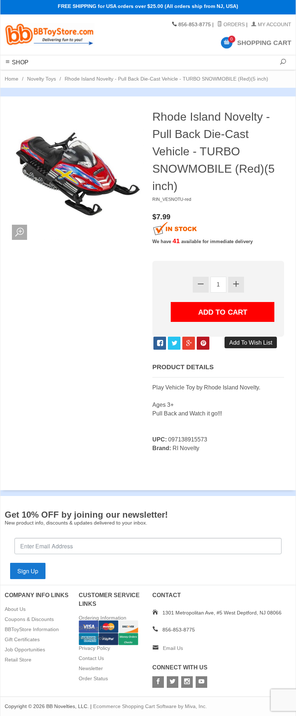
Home (11, 79)
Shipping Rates (96, 628)
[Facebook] (158, 682)
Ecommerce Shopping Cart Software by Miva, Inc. (150, 706)
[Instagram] (187, 682)
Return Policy (94, 638)
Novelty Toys (41, 79)
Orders (233, 24)
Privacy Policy (94, 648)
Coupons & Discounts (29, 619)
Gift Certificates (22, 639)
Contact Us (91, 658)
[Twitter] (172, 682)
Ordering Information (102, 618)
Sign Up (27, 571)
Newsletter (91, 668)
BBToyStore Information (32, 629)
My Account (273, 24)
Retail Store (18, 660)
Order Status (93, 678)
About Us (15, 609)
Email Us (173, 648)
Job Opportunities (25, 649)
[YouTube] (201, 682)
